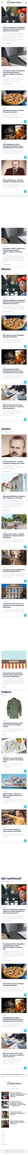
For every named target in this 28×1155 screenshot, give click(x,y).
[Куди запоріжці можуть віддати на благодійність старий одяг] (5, 1124)
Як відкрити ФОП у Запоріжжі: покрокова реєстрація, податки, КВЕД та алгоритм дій (14, 73)
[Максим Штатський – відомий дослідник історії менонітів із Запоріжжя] (14, 521)
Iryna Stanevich (7, 43)
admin (4, 687)
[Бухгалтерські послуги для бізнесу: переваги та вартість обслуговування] (14, 392)
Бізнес (4, 25)
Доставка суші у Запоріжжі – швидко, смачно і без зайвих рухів (13, 759)
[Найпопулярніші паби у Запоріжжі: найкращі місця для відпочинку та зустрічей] (14, 132)
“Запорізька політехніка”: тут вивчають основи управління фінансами (13, 605)
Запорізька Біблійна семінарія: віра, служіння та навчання (14, 497)
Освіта (4, 459)
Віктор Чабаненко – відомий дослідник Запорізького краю (13, 181)
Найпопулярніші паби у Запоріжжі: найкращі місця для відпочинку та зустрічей (13, 146)
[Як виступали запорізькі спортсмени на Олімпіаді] (14, 817)
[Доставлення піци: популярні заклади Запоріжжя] (14, 98)
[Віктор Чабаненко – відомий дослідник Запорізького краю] (14, 167)
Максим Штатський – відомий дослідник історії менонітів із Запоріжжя (13, 535)
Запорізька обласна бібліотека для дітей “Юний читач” (14, 570)
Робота (5, 670)
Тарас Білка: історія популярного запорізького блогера (18, 1113)
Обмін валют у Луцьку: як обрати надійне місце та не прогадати (13, 795)
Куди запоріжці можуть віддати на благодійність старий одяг (17, 1122)
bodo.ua (24, 1074)
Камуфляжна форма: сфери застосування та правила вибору (13, 724)
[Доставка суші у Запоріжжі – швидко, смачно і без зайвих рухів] (14, 745)
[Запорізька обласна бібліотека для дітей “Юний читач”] (14, 557)
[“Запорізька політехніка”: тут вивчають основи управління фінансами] (14, 591)
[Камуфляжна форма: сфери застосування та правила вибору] (14, 717)
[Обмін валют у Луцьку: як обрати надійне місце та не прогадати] (14, 781)
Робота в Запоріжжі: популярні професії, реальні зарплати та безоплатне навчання (14, 29)
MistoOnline (20, 1152)
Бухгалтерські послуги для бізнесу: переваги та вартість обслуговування (13, 406)
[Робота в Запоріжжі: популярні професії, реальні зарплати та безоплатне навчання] (14, 294)
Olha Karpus (6, 471)
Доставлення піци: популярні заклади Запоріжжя (13, 111)
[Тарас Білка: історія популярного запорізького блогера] (5, 1115)
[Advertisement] (14, 211)
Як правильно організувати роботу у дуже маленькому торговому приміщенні (13, 674)
